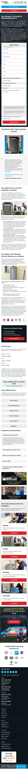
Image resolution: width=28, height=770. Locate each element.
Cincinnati (7, 14)
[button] (13, 3)
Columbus (3, 684)
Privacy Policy (16, 112)
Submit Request (14, 122)
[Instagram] (5, 672)
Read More (8, 171)
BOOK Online (14, 622)
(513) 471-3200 (8, 376)
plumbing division (20, 300)
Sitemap (8, 766)
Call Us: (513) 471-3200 (14, 386)
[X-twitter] (8, 672)
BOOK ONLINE (14, 10)
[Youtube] (16, 672)
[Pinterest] (13, 672)
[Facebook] (2, 672)
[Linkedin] (11, 672)
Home (2, 14)
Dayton (3, 678)
